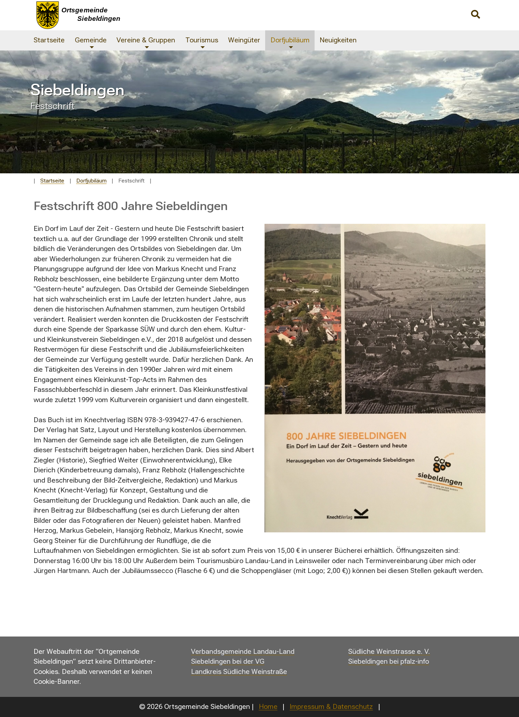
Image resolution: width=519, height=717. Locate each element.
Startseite (52, 181)
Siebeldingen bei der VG (227, 661)
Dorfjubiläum (91, 181)
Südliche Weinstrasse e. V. (389, 651)
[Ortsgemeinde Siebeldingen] (181, 15)
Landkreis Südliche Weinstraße (239, 672)
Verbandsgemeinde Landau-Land (242, 651)
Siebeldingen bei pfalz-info (388, 661)
